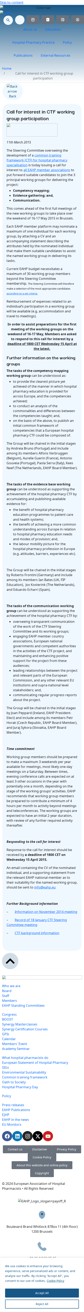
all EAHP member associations (46, 170)
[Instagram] (27, 1136)
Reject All (42, 1304)
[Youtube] (48, 1136)
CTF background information (37, 933)
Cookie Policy (55, 1281)
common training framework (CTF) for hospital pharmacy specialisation (37, 160)
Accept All (42, 1293)
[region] (42, 1285)
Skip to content (11, 2)
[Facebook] (7, 1136)
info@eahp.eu (45, 887)
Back (12, 96)
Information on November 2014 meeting (46, 912)
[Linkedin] (17, 1136)
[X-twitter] (38, 1136)
